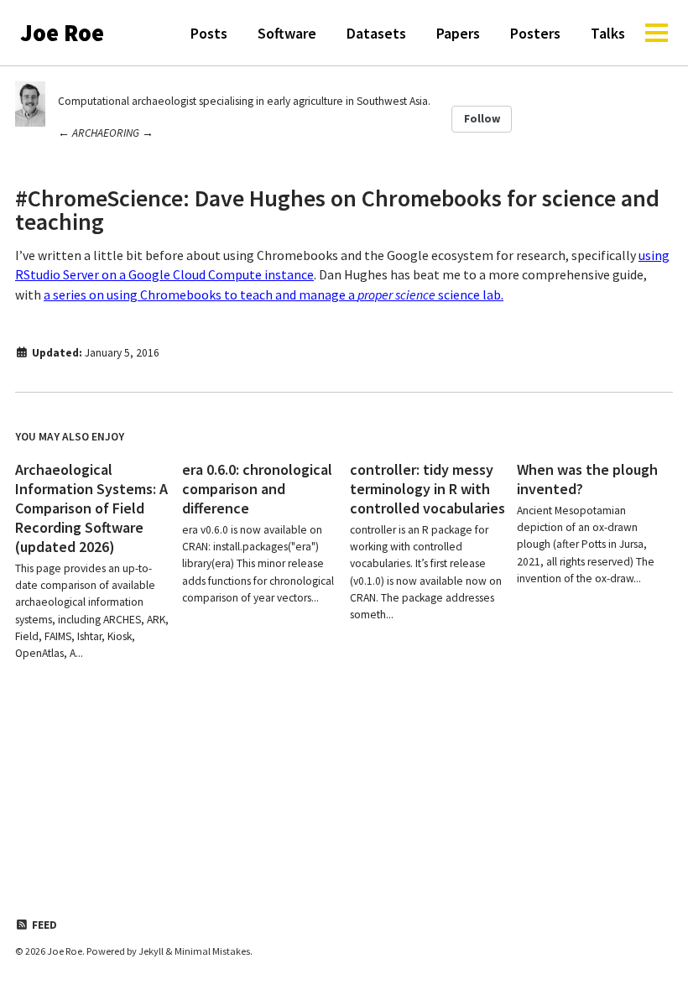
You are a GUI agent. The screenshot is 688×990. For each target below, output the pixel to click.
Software (287, 33)
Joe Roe (62, 33)
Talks (608, 33)
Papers (458, 33)
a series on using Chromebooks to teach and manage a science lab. (273, 295)
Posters (535, 33)
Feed (43, 925)
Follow (482, 119)
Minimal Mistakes (212, 951)
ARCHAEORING (105, 133)
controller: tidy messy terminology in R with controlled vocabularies (427, 489)
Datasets (376, 33)
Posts (208, 33)
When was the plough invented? (587, 479)
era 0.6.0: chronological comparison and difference (257, 489)
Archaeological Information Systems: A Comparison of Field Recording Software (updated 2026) (91, 508)
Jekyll (151, 951)
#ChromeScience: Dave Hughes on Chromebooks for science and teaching (337, 210)
